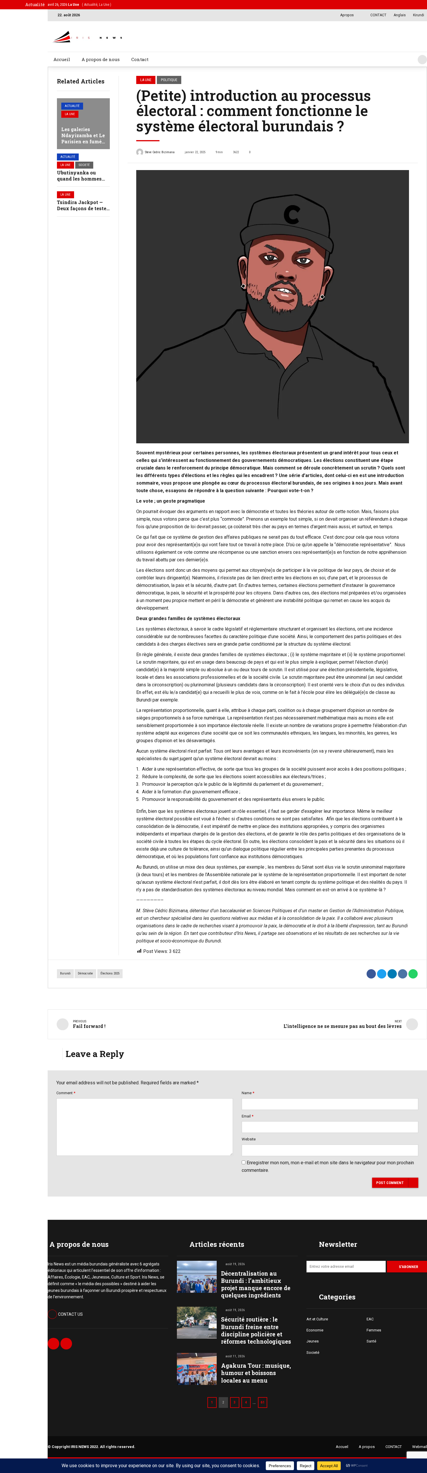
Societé (84, 165)
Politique (169, 80)
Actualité (72, 106)
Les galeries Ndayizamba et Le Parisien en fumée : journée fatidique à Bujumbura (83, 141)
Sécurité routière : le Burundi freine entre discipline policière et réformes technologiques (256, 1330)
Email (247, 1116)
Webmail (419, 1447)
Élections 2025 (110, 973)
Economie (314, 1330)
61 (263, 1402)
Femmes (374, 1330)
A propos (367, 1447)
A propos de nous (101, 59)
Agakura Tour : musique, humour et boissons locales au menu (256, 1373)
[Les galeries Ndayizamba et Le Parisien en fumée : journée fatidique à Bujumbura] (83, 123)
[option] (272, 306)
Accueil (61, 59)
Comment (65, 1093)
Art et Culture (317, 1319)
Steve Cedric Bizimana (160, 152)
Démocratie (85, 973)
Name (248, 1093)
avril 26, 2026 (79, 4)
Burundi (65, 973)
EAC (370, 1319)
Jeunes (312, 1341)
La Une (70, 114)
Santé (371, 1341)
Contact (139, 59)
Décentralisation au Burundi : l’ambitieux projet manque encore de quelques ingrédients (255, 1284)
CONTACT (393, 1447)
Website (249, 1139)
